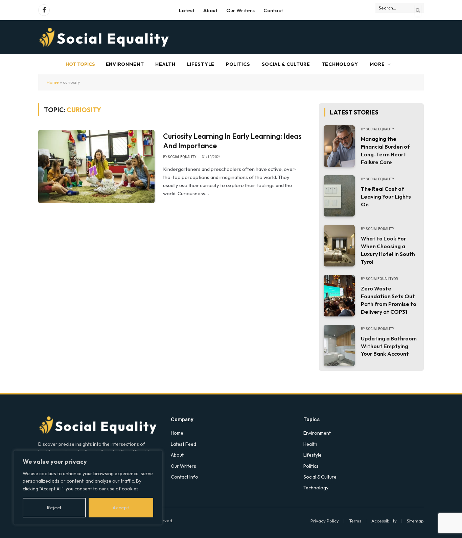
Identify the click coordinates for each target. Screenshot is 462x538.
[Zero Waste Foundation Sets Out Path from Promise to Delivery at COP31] (339, 295)
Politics (238, 64)
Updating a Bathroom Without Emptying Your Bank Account (389, 346)
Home (53, 82)
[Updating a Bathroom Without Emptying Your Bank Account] (339, 345)
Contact (273, 10)
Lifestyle (200, 64)
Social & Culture (286, 64)
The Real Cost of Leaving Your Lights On (386, 196)
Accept (121, 508)
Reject (54, 508)
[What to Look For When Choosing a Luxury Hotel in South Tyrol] (339, 245)
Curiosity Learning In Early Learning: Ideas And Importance (232, 141)
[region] (88, 487)
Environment (125, 64)
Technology (340, 64)
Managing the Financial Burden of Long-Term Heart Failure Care (385, 150)
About (210, 10)
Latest (186, 10)
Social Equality (182, 157)
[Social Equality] (104, 37)
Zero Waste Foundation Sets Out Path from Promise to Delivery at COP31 (388, 300)
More (377, 64)
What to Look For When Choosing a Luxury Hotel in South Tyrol (388, 250)
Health (165, 64)
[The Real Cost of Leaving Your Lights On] (339, 196)
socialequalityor (382, 279)
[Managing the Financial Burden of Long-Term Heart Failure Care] (339, 146)
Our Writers (240, 10)
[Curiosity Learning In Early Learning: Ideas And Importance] (96, 166)
